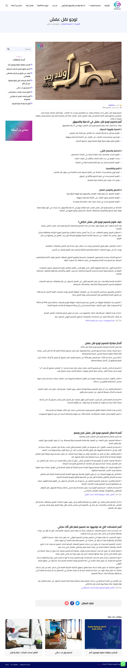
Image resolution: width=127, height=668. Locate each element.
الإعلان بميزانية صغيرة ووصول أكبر (19, 64)
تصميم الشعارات (67, 24)
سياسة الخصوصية (25, 664)
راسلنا (7, 664)
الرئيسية (77, 24)
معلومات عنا (14, 664)
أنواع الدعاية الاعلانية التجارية (21, 103)
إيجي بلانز (99, 664)
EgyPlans (112, 105)
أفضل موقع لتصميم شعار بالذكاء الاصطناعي (97, 587)
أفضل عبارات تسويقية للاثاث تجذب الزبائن (99, 494)
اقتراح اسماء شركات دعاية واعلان (19, 92)
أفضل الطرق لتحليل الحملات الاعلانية (18, 68)
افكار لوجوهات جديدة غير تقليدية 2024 (100, 320)
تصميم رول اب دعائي (23, 87)
